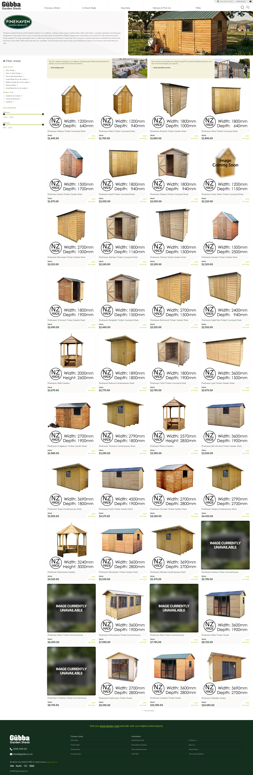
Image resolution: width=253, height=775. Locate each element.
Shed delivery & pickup (138, 745)
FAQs (198, 8)
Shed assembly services (139, 749)
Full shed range (76, 754)
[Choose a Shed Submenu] (60, 8)
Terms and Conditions (196, 754)
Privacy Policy (193, 749)
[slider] (4, 114)
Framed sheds (75, 749)
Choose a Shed (51, 8)
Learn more (51, 762)
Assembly (125, 8)
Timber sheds (75, 745)
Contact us (192, 740)
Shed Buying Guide (137, 740)
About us (192, 745)
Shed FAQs (134, 754)
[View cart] (250, 2)
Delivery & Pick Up (162, 8)
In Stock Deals (89, 8)
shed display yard (109, 726)
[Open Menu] (247, 7)
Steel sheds (74, 740)
